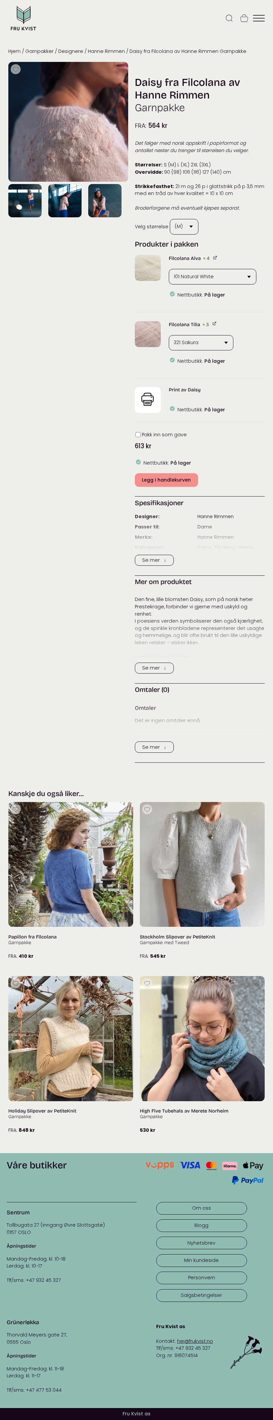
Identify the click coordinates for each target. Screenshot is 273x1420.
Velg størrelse (151, 226)
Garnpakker (39, 51)
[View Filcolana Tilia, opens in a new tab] (215, 323)
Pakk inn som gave (164, 434)
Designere (70, 51)
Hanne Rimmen (106, 51)
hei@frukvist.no (195, 1341)
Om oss (201, 1208)
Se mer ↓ (154, 560)
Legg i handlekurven (166, 480)
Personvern (201, 1277)
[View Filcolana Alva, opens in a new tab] (215, 257)
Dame (204, 526)
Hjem (14, 51)
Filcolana (225, 547)
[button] (148, 268)
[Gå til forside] (23, 31)
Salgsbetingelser (201, 1295)
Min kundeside (201, 1260)
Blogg (201, 1225)
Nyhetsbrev (201, 1243)
